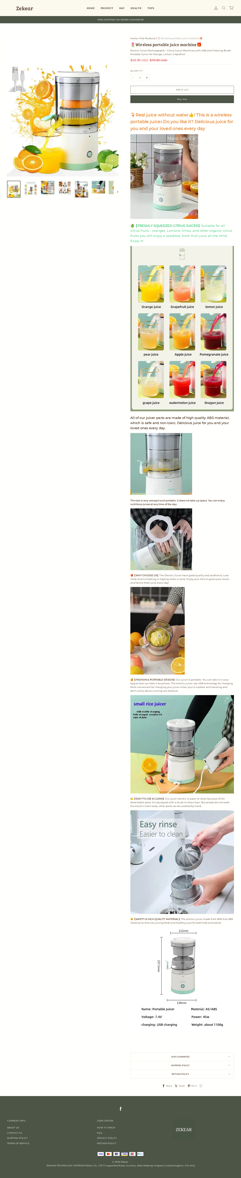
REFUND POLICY (106, 1143)
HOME (91, 8)
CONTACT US (14, 1133)
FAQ (99, 1133)
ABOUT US (13, 1127)
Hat (122, 8)
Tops (150, 8)
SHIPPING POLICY (17, 1138)
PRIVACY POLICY (107, 1138)
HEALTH (136, 8)
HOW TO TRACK (106, 1127)
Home (134, 38)
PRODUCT (107, 8)
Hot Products (147, 38)
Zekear (24, 8)
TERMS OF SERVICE (18, 1143)
